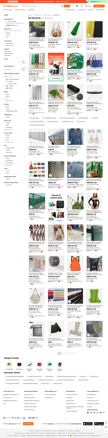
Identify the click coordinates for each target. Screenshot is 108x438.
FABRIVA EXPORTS (72, 154)
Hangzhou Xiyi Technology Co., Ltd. (56, 249)
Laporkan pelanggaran (71, 411)
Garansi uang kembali (29, 397)
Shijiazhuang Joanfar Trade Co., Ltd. (94, 218)
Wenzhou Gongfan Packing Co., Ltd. (75, 281)
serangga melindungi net (29, 380)
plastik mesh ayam (58, 383)
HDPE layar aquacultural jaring (67, 118)
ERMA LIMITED (90, 280)
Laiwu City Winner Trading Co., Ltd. (56, 345)
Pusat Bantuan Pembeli (71, 394)
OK (23, 62)
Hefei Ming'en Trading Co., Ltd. (36, 282)
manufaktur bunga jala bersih (35, 376)
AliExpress (31, 430)
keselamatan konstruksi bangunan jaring (67, 376)
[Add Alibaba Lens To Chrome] (28, 423)
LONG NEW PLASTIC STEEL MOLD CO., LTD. (75, 345)
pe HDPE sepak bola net (68, 121)
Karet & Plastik (37, 15)
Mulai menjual (90, 397)
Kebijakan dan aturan (29, 409)
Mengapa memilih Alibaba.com (10, 394)
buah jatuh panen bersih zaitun (38, 125)
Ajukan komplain (70, 400)
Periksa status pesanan (92, 400)
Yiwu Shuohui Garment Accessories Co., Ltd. (37, 112)
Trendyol (71, 430)
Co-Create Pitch (7, 397)
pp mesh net (83, 376)
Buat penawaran (49, 397)
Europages (77, 430)
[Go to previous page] (56, 353)
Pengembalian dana (71, 403)
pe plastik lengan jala (83, 118)
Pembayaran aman (28, 394)
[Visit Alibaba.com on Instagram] (97, 413)
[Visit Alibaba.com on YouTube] (101, 413)
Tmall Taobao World (46, 430)
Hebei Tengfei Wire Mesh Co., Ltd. (75, 45)
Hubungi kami (69, 397)
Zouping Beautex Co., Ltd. (92, 47)
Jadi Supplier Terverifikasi (93, 403)
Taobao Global (60, 430)
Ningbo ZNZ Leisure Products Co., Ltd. (37, 153)
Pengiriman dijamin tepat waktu (31, 400)
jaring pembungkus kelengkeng (31, 383)
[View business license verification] (68, 435)
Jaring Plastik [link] (56, 15)
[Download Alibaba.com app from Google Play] (99, 423)
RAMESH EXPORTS (52, 110)
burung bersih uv (94, 376)
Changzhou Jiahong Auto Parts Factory (94, 109)
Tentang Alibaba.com (8, 391)
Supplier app (51, 423)
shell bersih (95, 118)
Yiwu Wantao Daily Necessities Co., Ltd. (37, 250)
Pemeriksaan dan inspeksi (30, 406)
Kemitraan (89, 406)
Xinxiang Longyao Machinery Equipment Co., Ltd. (37, 47)
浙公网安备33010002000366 (79, 435)
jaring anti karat (45, 383)
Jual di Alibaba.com (91, 394)
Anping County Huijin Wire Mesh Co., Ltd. (56, 186)
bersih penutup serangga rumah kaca (66, 380)
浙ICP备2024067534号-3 (94, 435)
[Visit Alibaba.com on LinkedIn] (91, 413)
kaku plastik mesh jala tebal (50, 118)
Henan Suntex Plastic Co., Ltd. (93, 188)
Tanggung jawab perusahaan (10, 400)
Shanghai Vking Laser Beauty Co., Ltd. (37, 78)
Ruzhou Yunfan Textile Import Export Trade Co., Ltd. (56, 313)
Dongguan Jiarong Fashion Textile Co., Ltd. (37, 186)
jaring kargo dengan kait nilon (37, 121)
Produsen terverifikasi (50, 394)
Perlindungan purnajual (29, 403)
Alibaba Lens (12, 423)
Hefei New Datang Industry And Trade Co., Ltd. (75, 77)
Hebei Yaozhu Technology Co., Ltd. (75, 250)
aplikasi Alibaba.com (76, 423)
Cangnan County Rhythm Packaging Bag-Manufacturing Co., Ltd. (94, 156)
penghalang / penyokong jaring (46, 380)
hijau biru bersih (81, 121)
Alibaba (30, 15)
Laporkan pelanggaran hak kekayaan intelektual (75, 407)
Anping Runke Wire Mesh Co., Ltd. (56, 153)
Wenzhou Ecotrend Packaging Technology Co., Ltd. (94, 79)
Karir (4, 403)
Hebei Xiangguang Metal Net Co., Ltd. (94, 345)
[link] (106, 423)
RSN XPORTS (51, 45)
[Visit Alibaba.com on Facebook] (88, 413)
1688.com (37, 430)
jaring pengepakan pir (53, 121)
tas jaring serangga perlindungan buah (15, 376)
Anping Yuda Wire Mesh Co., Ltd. (75, 186)
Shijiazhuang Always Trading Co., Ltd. (94, 249)
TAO (66, 430)
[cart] (82, 6)
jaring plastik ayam (35, 118)
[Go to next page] (75, 353)
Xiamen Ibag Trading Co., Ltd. (36, 346)
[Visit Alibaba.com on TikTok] (104, 413)
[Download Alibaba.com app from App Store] (88, 423)
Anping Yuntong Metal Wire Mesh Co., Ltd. (75, 218)
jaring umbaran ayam (83, 380)
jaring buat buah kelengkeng (13, 383)
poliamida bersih (49, 376)
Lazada (54, 430)
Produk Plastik (47, 15)
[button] (62, 6)
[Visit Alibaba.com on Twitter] (94, 413)
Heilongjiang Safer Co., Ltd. (92, 312)
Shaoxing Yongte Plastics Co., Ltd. (75, 112)
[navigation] (15, 184)
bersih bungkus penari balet (13, 380)
